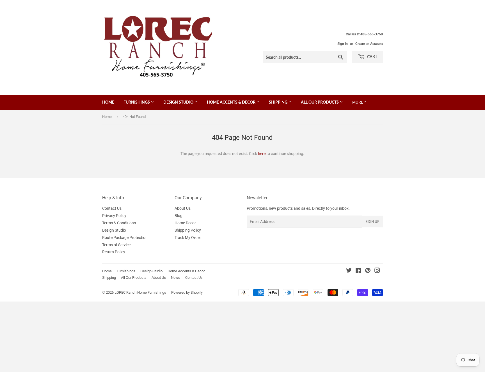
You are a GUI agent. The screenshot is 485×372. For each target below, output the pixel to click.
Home (108, 102)
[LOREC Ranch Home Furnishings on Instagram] (377, 271)
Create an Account (369, 44)
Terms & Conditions (119, 223)
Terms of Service (116, 245)
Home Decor (185, 223)
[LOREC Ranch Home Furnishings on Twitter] (349, 271)
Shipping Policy (188, 230)
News (175, 277)
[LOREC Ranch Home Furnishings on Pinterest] (368, 271)
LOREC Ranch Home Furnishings (140, 292)
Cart (371, 56)
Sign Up (372, 222)
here (262, 153)
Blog (178, 215)
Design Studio (178, 102)
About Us (183, 208)
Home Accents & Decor (231, 102)
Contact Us (112, 208)
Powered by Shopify (187, 292)
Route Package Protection (125, 237)
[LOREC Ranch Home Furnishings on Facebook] (358, 271)
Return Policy (113, 252)
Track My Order (188, 237)
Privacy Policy (114, 215)
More (357, 102)
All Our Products (320, 102)
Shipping (278, 102)
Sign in (342, 44)
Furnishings (137, 102)
